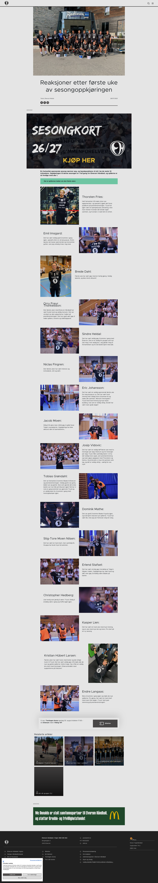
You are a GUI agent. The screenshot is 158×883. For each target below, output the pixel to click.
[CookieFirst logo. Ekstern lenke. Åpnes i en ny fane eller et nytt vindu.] (3, 861)
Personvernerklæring (36, 860)
